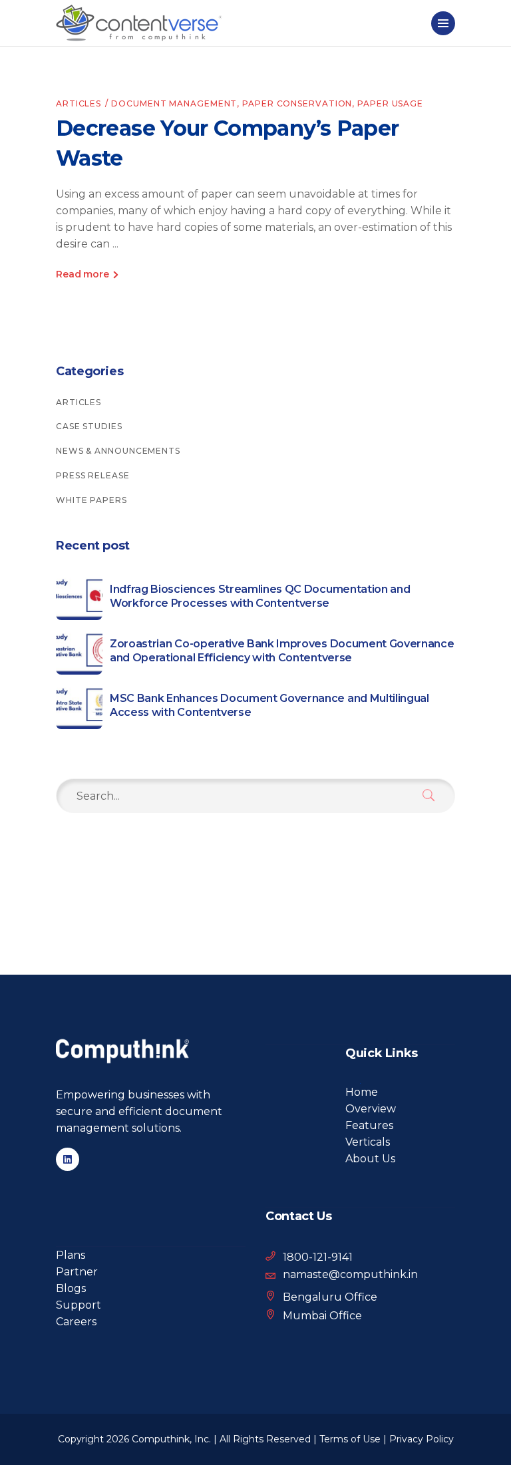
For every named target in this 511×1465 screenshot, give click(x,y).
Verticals (367, 1142)
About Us (370, 1158)
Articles (78, 103)
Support (78, 1305)
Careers (76, 1321)
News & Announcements (118, 451)
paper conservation (297, 103)
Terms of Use (350, 1439)
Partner (77, 1271)
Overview (370, 1108)
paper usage (390, 103)
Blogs (71, 1288)
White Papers (91, 500)
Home (361, 1092)
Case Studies (89, 426)
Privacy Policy (421, 1439)
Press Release (93, 475)
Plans (70, 1255)
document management (174, 103)
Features (369, 1125)
